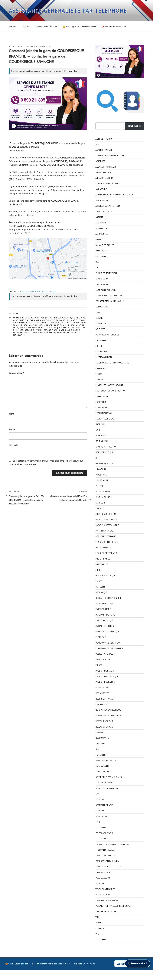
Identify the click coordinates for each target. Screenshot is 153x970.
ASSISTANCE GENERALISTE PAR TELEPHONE (68, 10)
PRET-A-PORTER (102, 659)
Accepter (122, 963)
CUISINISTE (100, 323)
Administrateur (43, 46)
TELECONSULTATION (104, 833)
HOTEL (98, 458)
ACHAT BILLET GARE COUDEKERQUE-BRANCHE (36, 318)
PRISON (98, 665)
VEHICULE (99, 883)
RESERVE (99, 732)
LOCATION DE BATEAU (105, 514)
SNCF (15, 171)
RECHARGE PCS (102, 693)
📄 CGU (25, 26)
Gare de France (34, 291)
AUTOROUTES (101, 234)
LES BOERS (100, 502)
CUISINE (99, 318)
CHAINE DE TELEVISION (106, 273)
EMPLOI (98, 374)
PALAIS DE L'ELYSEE (104, 603)
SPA (97, 794)
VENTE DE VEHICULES (105, 889)
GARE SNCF (100, 435)
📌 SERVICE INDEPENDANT (114, 26)
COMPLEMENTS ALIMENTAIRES (109, 295)
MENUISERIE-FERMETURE (106, 542)
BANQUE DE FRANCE (104, 245)
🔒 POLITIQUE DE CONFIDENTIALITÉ (79, 26)
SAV (97, 749)
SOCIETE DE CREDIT (104, 782)
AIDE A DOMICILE (103, 172)
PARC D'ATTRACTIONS (105, 614)
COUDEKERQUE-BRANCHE (72, 318)
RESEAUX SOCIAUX (104, 721)
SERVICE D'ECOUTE (104, 771)
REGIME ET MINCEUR (104, 698)
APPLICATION (101, 200)
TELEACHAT (100, 827)
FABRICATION (101, 396)
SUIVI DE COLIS (102, 816)
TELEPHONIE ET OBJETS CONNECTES (112, 844)
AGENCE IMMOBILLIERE (105, 166)
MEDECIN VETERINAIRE (105, 536)
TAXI (97, 822)
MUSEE (98, 581)
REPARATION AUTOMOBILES (108, 715)
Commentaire (16, 372)
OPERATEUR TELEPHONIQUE (108, 598)
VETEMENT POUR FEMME (106, 900)
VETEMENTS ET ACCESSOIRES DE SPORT (114, 906)
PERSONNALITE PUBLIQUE (107, 631)
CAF (97, 267)
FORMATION (101, 407)
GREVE (23, 320)
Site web (13, 444)
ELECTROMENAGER (104, 357)
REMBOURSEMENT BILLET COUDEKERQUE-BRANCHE (45, 328)
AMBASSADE (101, 189)
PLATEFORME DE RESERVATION (109, 648)
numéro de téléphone (33, 157)
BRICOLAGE (100, 256)
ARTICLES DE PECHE (104, 211)
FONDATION (101, 402)
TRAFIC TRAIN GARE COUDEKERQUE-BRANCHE (47, 333)
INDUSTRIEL (101, 474)
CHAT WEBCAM (102, 284)
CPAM (98, 312)
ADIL (97, 144)
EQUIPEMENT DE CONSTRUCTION (110, 390)
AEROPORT (100, 161)
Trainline (23, 291)
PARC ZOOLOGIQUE (104, 620)
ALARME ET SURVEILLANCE (107, 183)
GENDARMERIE (101, 441)
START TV (99, 799)
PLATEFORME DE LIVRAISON (108, 642)
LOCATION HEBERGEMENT (107, 525)
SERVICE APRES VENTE (105, 760)
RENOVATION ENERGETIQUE (108, 710)
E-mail (12, 429)
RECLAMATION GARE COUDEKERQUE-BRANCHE (47, 325)
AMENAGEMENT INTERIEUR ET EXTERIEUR (114, 194)
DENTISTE (100, 329)
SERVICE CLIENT (102, 766)
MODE (98, 570)
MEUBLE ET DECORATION (106, 553)
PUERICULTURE (102, 687)
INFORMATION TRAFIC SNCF (27, 323)
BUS (97, 262)
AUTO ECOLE (101, 228)
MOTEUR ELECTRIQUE (105, 575)
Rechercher (134, 126)
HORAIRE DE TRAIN (76, 320)
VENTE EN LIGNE (102, 894)
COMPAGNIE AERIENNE (105, 290)
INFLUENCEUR (101, 480)
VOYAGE (99, 922)
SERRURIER (100, 754)
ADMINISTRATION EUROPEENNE (109, 155)
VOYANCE (99, 928)
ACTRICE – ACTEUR (104, 138)
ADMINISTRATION (103, 150)
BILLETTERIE (101, 250)
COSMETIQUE (101, 306)
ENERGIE (99, 379)
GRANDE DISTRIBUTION (106, 446)
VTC (97, 934)
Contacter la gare (18, 143)
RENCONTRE (101, 704)
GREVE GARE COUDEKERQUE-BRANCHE (46, 320)
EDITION (99, 346)
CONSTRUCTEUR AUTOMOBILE (109, 301)
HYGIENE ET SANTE (104, 463)
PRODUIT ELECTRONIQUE (106, 676)
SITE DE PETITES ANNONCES (108, 777)
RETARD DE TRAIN (34, 330)
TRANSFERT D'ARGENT (105, 855)
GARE (15, 314)
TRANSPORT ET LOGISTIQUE (108, 866)
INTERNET (100, 486)
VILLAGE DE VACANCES (105, 911)
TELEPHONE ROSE (103, 838)
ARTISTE (99, 217)
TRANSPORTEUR (102, 872)
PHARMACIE (100, 637)
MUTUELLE (100, 586)
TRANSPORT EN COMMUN (107, 861)
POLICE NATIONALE (104, 654)
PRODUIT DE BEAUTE (104, 670)
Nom (11, 413)
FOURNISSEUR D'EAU (104, 418)
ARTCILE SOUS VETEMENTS (107, 206)
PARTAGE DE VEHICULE (105, 626)
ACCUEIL (13, 26)
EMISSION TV (101, 368)
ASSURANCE (100, 222)
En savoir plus (70, 71)
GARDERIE (99, 424)
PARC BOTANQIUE (103, 609)
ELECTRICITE (101, 351)
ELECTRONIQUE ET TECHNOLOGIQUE (112, 362)
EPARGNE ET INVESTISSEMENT (109, 385)
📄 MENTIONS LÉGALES (46, 26)
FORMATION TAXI (103, 413)
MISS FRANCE (101, 564)
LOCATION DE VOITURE (106, 519)
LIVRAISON (100, 508)
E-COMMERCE (101, 340)
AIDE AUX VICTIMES (104, 178)
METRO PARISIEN (103, 547)
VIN (97, 917)
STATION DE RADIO (104, 805)
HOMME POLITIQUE (104, 452)
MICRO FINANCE (102, 558)
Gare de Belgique (49, 291)
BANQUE (99, 239)
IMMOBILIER (101, 469)
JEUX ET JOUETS (102, 491)
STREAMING (100, 810)
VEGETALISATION (103, 878)
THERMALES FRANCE (104, 850)
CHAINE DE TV (101, 278)
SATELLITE (100, 743)
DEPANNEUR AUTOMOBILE (107, 334)
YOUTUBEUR (101, 939)
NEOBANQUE (101, 592)
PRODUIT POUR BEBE (105, 682)
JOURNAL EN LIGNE (104, 497)
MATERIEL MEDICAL (104, 530)
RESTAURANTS (102, 738)
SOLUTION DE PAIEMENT (106, 788)
